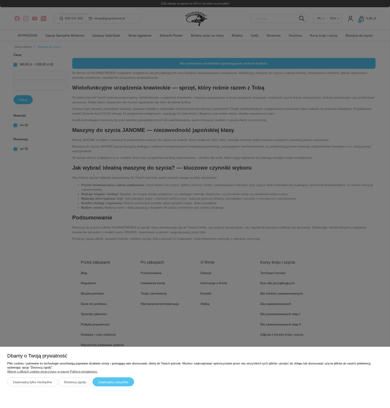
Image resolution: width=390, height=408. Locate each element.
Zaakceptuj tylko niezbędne (32, 382)
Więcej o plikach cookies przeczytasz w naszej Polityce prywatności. (52, 371)
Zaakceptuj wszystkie (113, 382)
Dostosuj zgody (75, 382)
